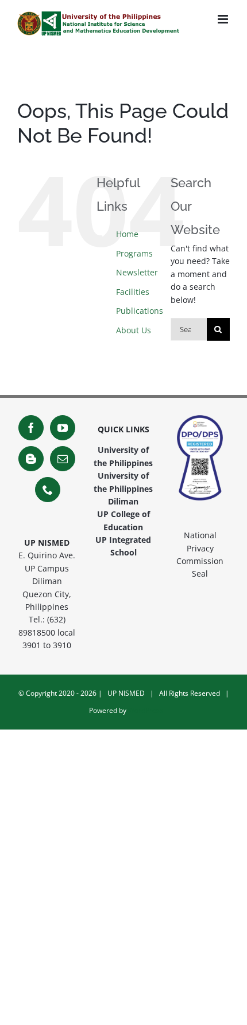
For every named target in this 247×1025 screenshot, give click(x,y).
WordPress (145, 710)
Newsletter (137, 272)
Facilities (132, 291)
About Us (133, 330)
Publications (139, 310)
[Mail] (62, 458)
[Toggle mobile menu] (224, 19)
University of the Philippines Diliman (123, 488)
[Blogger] (31, 458)
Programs (134, 253)
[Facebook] (31, 427)
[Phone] (47, 489)
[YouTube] (62, 427)
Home (127, 233)
